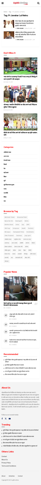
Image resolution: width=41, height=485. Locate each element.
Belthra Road (9, 224)
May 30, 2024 (29, 28)
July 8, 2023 (29, 39)
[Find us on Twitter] (6, 418)
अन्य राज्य (6, 156)
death (23, 228)
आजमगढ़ (7, 243)
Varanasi (19, 235)
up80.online (20, 28)
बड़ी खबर (6, 172)
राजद (5, 189)
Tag (10, 12)
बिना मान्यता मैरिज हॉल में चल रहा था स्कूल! (16, 374)
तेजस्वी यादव (7, 160)
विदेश (5, 197)
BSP (28, 224)
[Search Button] (38, 3)
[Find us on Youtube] (10, 419)
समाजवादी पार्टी (18, 257)
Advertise (12, 476)
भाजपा (14, 254)
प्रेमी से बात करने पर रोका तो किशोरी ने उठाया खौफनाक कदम (20, 368)
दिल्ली (5, 164)
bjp (23, 224)
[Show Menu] (3, 3)
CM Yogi (7, 228)
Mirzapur (8, 232)
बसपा (20, 250)
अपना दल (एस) (27, 239)
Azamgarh (19, 221)
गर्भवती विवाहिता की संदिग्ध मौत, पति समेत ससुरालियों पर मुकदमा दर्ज (20, 446)
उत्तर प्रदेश (14, 243)
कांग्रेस (27, 243)
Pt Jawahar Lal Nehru (19, 12)
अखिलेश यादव (7, 152)
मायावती (19, 254)
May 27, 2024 (8, 137)
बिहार (5, 176)
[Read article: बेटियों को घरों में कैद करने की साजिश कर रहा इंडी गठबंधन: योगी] (20, 121)
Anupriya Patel (22, 217)
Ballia (26, 221)
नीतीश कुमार (7, 250)
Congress (16, 228)
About (3, 476)
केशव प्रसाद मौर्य (18, 246)
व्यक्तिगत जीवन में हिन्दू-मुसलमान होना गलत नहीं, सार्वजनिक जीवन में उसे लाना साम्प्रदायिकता (25, 34)
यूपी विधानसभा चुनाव (9, 185)
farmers (30, 228)
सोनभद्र (7, 261)
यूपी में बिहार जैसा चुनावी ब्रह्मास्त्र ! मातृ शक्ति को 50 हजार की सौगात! (20, 430)
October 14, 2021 (9, 82)
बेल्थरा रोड (7, 254)
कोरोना (26, 246)
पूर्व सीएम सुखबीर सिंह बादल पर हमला (14, 365)
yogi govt (28, 235)
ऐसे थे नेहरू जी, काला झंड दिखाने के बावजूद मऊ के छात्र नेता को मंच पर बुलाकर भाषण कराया (24, 23)
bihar (17, 224)
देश (4, 168)
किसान (33, 243)
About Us (5, 459)
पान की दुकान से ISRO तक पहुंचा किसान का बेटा (17, 371)
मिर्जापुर (26, 254)
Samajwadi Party (18, 232)
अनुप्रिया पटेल (17, 239)
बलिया (14, 250)
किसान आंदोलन (8, 246)
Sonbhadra (30, 232)
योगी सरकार (33, 254)
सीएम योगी (27, 257)
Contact (4, 456)
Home (5, 12)
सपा (5, 201)
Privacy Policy (6, 463)
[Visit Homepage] (20, 3)
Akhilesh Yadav (10, 217)
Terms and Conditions (9, 466)
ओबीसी (21, 243)
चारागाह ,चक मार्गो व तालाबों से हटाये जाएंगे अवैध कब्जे (22, 323)
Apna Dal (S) (9, 221)
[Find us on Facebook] (2, 419)
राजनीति (6, 193)
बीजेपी (30, 250)
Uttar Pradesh (9, 235)
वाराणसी (6, 257)
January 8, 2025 (9, 110)
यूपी (6, 72)
